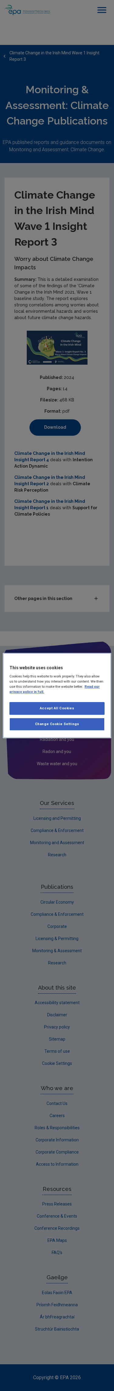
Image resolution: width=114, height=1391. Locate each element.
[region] (57, 695)
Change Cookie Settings (57, 724)
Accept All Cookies (57, 708)
